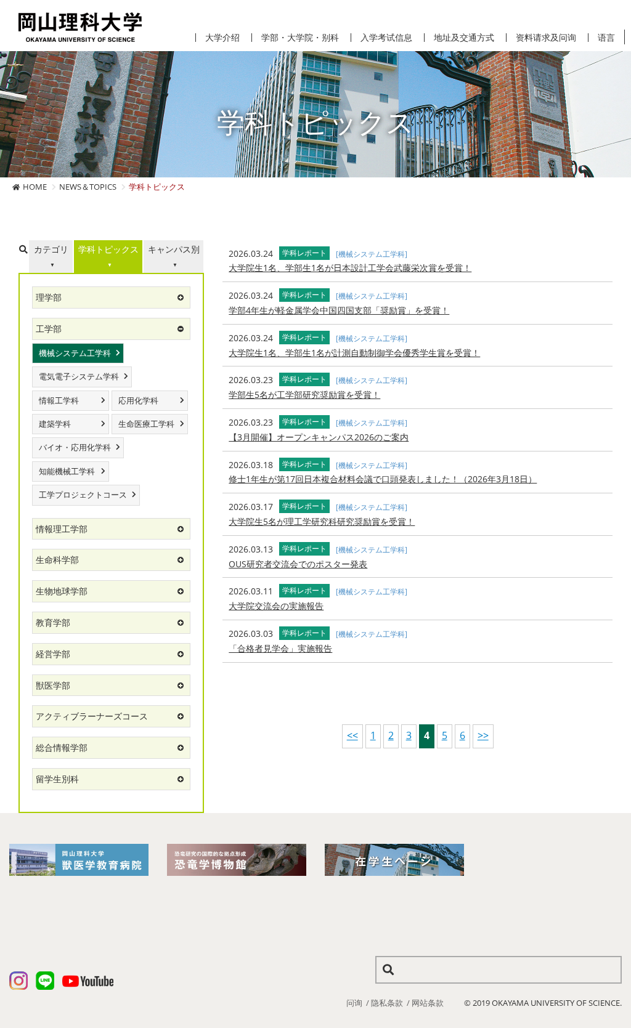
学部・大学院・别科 (300, 37)
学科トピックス (108, 249)
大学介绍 (222, 37)
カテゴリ (51, 249)
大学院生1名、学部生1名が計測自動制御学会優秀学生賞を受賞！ (354, 352)
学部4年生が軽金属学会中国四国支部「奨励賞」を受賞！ (339, 310)
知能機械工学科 (67, 471)
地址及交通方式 (464, 37)
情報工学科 (59, 400)
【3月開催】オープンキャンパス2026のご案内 (319, 437)
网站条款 (428, 1002)
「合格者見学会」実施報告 (280, 648)
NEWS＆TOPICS (87, 186)
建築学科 (55, 424)
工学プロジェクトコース (83, 495)
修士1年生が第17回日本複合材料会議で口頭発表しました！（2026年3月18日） (383, 479)
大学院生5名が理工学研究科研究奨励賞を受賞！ (322, 521)
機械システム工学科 (75, 353)
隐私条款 (387, 1002)
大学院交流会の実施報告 (276, 606)
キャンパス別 (174, 249)
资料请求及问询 (546, 37)
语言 (606, 37)
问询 (354, 1002)
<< (352, 735)
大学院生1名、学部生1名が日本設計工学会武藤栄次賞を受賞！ (350, 267)
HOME (35, 186)
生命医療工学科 (146, 424)
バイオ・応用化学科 (75, 447)
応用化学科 (138, 400)
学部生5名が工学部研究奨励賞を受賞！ (304, 394)
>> (483, 735)
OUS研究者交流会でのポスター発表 (298, 564)
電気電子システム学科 (79, 376)
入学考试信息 (386, 37)
